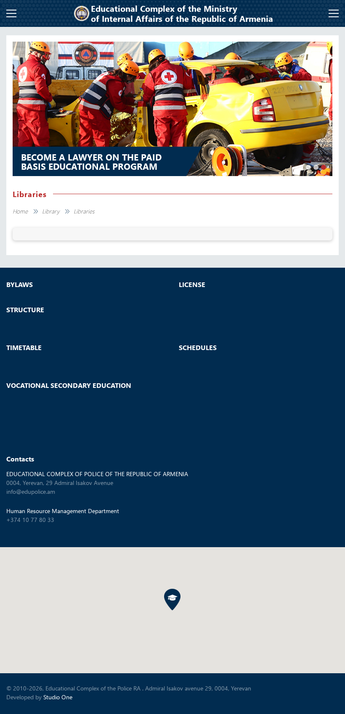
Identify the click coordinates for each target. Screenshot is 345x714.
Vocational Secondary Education (68, 385)
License (192, 284)
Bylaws (19, 284)
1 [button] (308, 167)
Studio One (57, 697)
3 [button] (323, 167)
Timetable (24, 347)
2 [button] (315, 167)
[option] (172, 109)
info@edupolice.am (30, 491)
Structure (25, 310)
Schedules (198, 347)
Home (20, 211)
